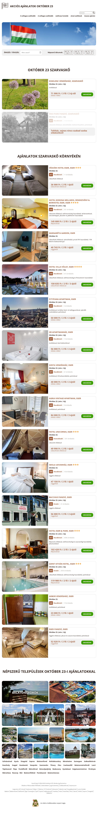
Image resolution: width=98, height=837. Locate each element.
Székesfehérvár (90, 761)
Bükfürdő (21, 791)
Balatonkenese (53, 773)
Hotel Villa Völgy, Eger (61, 267)
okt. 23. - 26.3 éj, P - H (89, 52)
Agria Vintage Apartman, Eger (65, 398)
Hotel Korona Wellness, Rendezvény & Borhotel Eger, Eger (69, 201)
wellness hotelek (62, 16)
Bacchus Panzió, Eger (60, 497)
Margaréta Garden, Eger (62, 233)
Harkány (55, 791)
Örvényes (92, 769)
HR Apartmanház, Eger (61, 332)
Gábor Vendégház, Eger (61, 596)
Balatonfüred (42, 761)
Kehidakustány (55, 761)
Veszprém (33, 765)
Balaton (7, 791)
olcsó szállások (76, 16)
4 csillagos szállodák (45, 16)
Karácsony (29, 789)
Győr (37, 791)
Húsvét (23, 789)
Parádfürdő (23, 769)
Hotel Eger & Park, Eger (61, 531)
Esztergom (78, 761)
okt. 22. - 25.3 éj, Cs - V (79, 52)
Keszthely (6, 765)
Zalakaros (49, 793)
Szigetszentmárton (79, 769)
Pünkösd (48, 789)
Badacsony (57, 769)
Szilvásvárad (7, 761)
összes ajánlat (89, 16)
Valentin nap (62, 789)
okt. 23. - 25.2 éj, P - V (69, 52)
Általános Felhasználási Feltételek (31, 785)
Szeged (14, 765)
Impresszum (72, 785)
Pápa (15, 769)
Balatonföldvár (30, 773)
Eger (26, 791)
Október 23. (53, 171)
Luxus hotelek (82, 789)
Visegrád (24, 761)
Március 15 (42, 789)
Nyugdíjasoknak (71, 789)
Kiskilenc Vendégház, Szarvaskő (66, 81)
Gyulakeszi (66, 769)
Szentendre (44, 765)
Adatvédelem (45, 785)
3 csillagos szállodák (28, 16)
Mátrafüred (33, 769)
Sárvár (75, 791)
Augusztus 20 (16, 789)
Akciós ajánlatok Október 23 (31, 6)
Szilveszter (55, 789)
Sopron (32, 761)
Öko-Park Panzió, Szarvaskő (64, 114)
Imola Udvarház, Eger (60, 465)
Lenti (94, 765)
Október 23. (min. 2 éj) (57, 84)
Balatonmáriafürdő (82, 765)
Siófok (80, 791)
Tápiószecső (6, 769)
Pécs (59, 765)
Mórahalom (67, 761)
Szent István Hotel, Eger (62, 564)
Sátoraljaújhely (45, 769)
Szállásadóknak (64, 785)
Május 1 (35, 789)
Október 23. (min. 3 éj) (57, 270)
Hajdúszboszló (48, 791)
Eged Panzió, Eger (58, 629)
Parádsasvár (41, 773)
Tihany (53, 765)
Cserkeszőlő (67, 765)
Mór (21, 773)
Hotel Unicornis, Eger (60, 432)
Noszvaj (15, 773)
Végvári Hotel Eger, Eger (62, 168)
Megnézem (87, 94)
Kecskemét (23, 765)
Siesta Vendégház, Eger (61, 365)
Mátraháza (6, 773)
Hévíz (60, 791)
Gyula (16, 761)
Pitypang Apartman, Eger (62, 299)
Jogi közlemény (54, 785)
